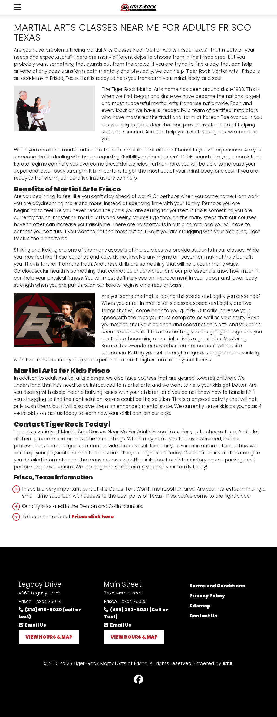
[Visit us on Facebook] (138, 680)
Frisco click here (93, 516)
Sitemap (199, 606)
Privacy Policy (207, 596)
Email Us (34, 625)
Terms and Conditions (217, 586)
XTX (227, 663)
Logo (138, 7)
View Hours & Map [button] (48, 637)
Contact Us (203, 616)
